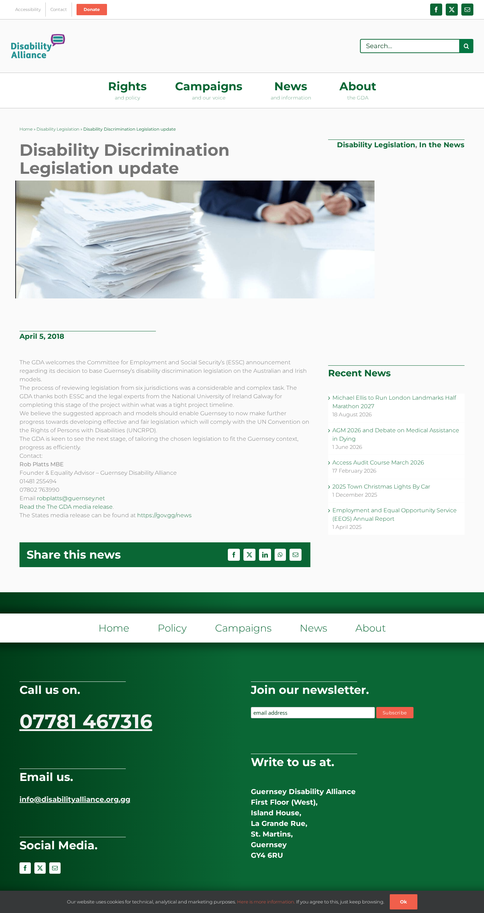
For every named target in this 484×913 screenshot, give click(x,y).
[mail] (55, 868)
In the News (442, 145)
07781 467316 (85, 721)
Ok (403, 902)
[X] (249, 555)
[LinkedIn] (265, 555)
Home (26, 129)
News (313, 628)
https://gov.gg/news (164, 515)
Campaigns (243, 628)
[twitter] (40, 868)
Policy (172, 628)
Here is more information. (266, 902)
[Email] (295, 555)
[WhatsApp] (280, 555)
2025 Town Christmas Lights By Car (381, 486)
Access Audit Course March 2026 (378, 462)
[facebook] (25, 868)
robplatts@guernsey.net (71, 498)
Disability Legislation (57, 129)
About (370, 628)
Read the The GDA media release (66, 506)
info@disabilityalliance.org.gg (74, 799)
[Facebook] (234, 555)
